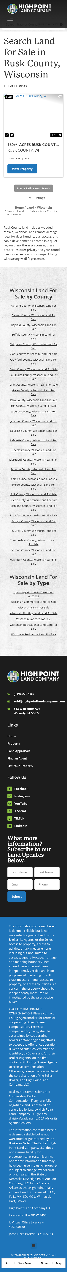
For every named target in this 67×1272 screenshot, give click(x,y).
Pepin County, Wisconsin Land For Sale (33, 479)
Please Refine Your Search (33, 188)
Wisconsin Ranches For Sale (33, 619)
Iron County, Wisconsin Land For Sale (33, 405)
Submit (17, 897)
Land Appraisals (18, 751)
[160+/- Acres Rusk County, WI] (33, 116)
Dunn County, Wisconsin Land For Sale (33, 369)
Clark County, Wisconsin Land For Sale (33, 354)
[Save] (60, 97)
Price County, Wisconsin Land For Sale (33, 500)
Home (11, 736)
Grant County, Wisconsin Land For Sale (33, 384)
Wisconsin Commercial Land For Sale (33, 601)
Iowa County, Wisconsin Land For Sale (33, 400)
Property (13, 743)
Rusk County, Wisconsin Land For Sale (33, 515)
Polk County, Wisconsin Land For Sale (33, 494)
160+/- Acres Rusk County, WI (33, 144)
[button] (34, 1246)
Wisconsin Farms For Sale (33, 607)
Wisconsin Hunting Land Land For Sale (34, 613)
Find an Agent (17, 758)
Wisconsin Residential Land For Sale (33, 634)
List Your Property (20, 766)
